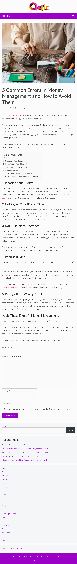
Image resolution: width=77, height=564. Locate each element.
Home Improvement (9, 513)
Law (3, 517)
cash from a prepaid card (12, 287)
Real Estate (6, 533)
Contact (61, 557)
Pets (3, 529)
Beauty (4, 472)
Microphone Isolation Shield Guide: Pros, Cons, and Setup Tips (25, 460)
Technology (6, 536)
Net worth (6, 525)
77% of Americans (17, 115)
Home (15, 557)
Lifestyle (5, 521)
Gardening (6, 502)
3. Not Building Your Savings (16, 167)
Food (3, 498)
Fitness (4, 494)
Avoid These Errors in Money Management (21, 176)
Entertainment (7, 483)
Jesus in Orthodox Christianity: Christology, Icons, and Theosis (25, 452)
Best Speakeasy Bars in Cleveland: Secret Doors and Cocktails (25, 445)
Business (5, 475)
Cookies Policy (51, 557)
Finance (8, 347)
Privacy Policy (23, 557)
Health (4, 510)
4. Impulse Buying (12, 170)
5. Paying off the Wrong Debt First (18, 173)
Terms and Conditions (37, 557)
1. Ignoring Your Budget (14, 161)
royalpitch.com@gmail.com (12, 548)
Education (5, 479)
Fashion (5, 487)
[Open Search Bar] (73, 16)
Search (4, 426)
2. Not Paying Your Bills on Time (17, 164)
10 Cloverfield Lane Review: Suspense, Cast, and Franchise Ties (26, 448)
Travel (4, 540)
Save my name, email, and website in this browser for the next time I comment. (37, 409)
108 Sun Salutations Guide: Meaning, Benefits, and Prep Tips (25, 456)
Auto (3, 468)
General (5, 506)
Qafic (41, 561)
